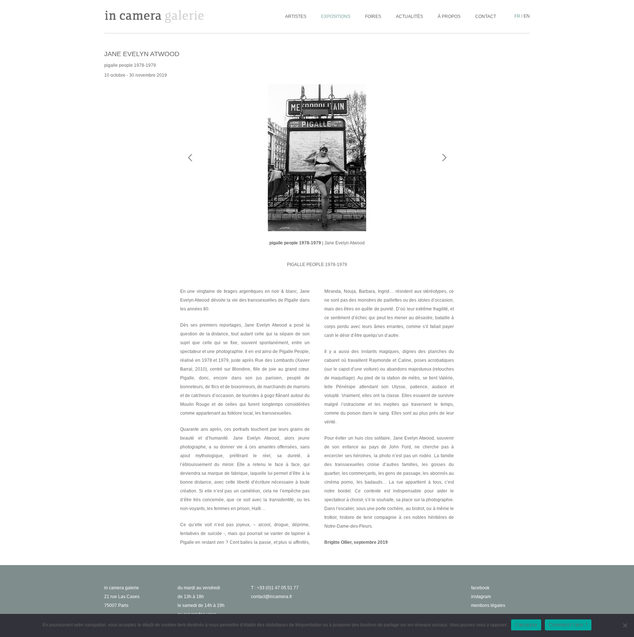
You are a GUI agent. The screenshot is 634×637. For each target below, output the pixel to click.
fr (517, 16)
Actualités (409, 16)
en (527, 16)
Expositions (335, 16)
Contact (485, 16)
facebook (480, 587)
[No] (624, 625)
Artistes (295, 16)
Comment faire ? (568, 624)
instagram (481, 596)
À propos (449, 16)
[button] (444, 172)
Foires (373, 16)
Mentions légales (488, 605)
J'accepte (526, 624)
